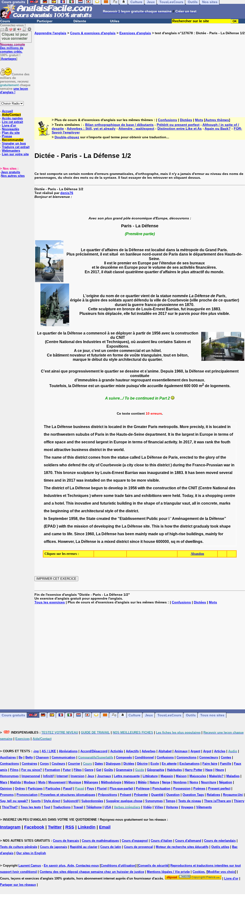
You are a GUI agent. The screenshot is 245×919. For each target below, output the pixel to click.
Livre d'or (9, 125)
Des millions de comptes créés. (12, 48)
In (180, 442)
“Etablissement (131, 519)
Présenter (141, 794)
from (105, 457)
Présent (125, 794)
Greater (140, 427)
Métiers (129, 782)
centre (229, 496)
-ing (36, 751)
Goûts (108, 770)
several (225, 473)
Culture (134, 715)
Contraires (29, 763)
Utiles (114, 21)
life (69, 534)
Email (105, 827)
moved (212, 473)
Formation (52, 770)
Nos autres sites (13, 176)
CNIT (192, 488)
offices (50, 542)
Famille (225, 763)
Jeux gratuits (10, 172)
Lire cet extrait (12, 122)
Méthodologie (111, 782)
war (227, 465)
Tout (47, 807)
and (70, 442)
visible (153, 480)
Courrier (74, 763)
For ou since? (31, 770)
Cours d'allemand (188, 840)
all (194, 503)
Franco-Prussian (207, 465)
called (135, 457)
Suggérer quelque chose (124, 801)
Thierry (239, 801)
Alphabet (165, 751)
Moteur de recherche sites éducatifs (182, 847)
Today (187, 496)
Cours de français (66, 840)
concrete (209, 503)
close (139, 465)
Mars (3, 782)
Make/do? (216, 776)
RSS (69, 827)
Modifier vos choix (221, 872)
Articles (219, 751)
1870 (48, 473)
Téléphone (94, 807)
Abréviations (68, 751)
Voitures (172, 807)
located (115, 427)
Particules (52, 788)
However (66, 542)
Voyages (187, 807)
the (130, 427)
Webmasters (11, 150)
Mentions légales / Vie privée (168, 872)
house (149, 542)
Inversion (77, 776)
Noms (193, 782)
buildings (194, 534)
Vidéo (147, 807)
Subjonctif (70, 801)
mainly (141, 534)
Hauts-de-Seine (130, 434)
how (168, 526)
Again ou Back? (218, 128)
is (105, 427)
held (176, 496)
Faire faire (209, 763)
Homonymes (9, 776)
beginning (59, 511)
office (49, 442)
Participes (35, 788)
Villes (159, 807)
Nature (154, 782)
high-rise (177, 534)
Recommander (12, 140)
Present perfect (219, 788)
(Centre (205, 488)
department (155, 434)
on (103, 480)
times (49, 480)
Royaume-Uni (233, 794)
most (48, 450)
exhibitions (152, 496)
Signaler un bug (14, 143)
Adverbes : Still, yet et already (91, 128)
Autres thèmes (217, 120)
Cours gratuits (13, 715)
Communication (63, 757)
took (214, 526)
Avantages (8, 59)
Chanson (42, 757)
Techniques (78, 496)
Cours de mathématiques (100, 840)
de (165, 457)
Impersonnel (31, 776)
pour (163, 519)
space (60, 442)
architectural (92, 511)
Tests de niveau (189, 801)
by (97, 473)
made (153, 534)
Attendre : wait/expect (136, 128)
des (232, 488)
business (81, 427)
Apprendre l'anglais (50, 33)
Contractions (9, 763)
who (63, 465)
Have (208, 770)
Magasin (167, 776)
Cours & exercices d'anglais (93, 33)
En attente (169, 763)
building (124, 503)
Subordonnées (92, 801)
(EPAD (50, 526)
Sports (36, 801)
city (91, 465)
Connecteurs (208, 757)
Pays (90, 788)
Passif (67, 788)
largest (188, 434)
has (191, 473)
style (109, 511)
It (169, 434)
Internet (62, 776)
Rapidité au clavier (83, 847)
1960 (89, 534)
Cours (5, 21)
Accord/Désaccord (93, 751)
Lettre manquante (127, 776)
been (200, 473)
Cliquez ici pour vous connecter (15, 36)
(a (124, 465)
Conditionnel (144, 757)
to (196, 457)
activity (170, 442)
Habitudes (174, 770)
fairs (129, 496)
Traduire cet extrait (15, 147)
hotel (59, 503)
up (161, 534)
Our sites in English (31, 853)
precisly (197, 427)
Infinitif (48, 776)
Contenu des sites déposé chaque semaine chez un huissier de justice (92, 872)
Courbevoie (111, 465)
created (103, 519)
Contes (226, 757)
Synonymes (154, 801)
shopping (214, 496)
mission (81, 526)
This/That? (10, 807)
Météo (142, 782)
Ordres (20, 788)
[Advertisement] (139, 72)
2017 (187, 442)
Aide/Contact (11, 115)
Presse (7, 136)
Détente (79, 21)
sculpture (85, 473)
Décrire (142, 763)
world (119, 450)
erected (186, 457)
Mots (199, 120)
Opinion (6, 788)
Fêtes (78, 770)
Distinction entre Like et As (179, 128)
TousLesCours (169, 715)
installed (92, 480)
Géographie (155, 770)
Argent (195, 751)
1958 (73, 519)
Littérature (150, 776)
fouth (225, 442)
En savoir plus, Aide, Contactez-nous (71, 865)
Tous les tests (31, 807)
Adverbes (149, 751)
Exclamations (189, 763)
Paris (152, 427)
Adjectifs (132, 751)
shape (149, 503)
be (133, 480)
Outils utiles (220, 847)
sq (173, 542)
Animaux (181, 751)
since (134, 542)
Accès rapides (12, 118)
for (220, 534)
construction (164, 488)
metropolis (168, 427)
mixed (109, 542)
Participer (44, 21)
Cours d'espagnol (135, 840)
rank (209, 442)
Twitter (55, 827)
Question (173, 794)
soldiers (51, 465)
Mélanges (91, 782)
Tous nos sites (212, 715)
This (58, 473)
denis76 (66, 193)
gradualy (201, 526)
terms (223, 434)
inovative (83, 503)
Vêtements (204, 807)
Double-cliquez (67, 137)
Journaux (104, 776)
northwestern (62, 434)
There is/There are (217, 801)
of (92, 434)
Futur (67, 770)
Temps (170, 801)
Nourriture (208, 782)
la (206, 519)
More (184, 427)
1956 (132, 488)
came (56, 534)
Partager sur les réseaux (18, 884)
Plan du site (11, 132)
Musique (74, 782)
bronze (69, 473)
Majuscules (197, 776)
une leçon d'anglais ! (14, 90)
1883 (178, 473)
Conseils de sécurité (153, 865)
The (47, 427)
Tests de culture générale (18, 847)
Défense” (217, 519)
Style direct (52, 801)
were (167, 496)
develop (115, 488)
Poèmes (199, 788)
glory (210, 457)
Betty (29, 757)
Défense (64, 427)
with (141, 488)
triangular (172, 503)
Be (20, 757)
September (58, 519)
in (124, 427)
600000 (162, 542)
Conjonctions (186, 757)
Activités (116, 751)
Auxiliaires (8, 757)
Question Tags (193, 794)
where (97, 496)
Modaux (29, 782)
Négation (225, 782)
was (200, 442)
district (97, 427)
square (119, 480)
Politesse (143, 788)
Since (79, 534)
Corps (44, 763)
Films (14, 770)
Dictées (186, 120)
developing (104, 526)
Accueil (7, 111)
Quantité (157, 794)
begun (97, 488)
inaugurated (158, 473)
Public (152, 519)
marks (224, 503)
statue (123, 457)
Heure (219, 770)
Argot (207, 751)
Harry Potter (193, 770)
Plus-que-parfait (121, 788)
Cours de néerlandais (220, 840)
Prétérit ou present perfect (178, 125)
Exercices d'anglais (135, 33)
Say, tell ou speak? (14, 801)
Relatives (213, 794)
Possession (181, 788)
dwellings (193, 542)
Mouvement (57, 782)
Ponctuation (161, 788)
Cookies (199, 872)
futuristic (108, 503)
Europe (206, 434)
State (90, 519)
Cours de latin (110, 847)
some (109, 496)
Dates (99, 763)
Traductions (62, 807)
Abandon (197, 554)
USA (108, 807)
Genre (88, 770)
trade (119, 496)
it (207, 427)
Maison (181, 776)
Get (98, 770)
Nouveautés (10, 129)
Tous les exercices (49, 602)
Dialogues (113, 763)
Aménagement (185, 519)
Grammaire (124, 770)
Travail (78, 807)
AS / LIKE (49, 751)
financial (155, 442)
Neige (166, 782)
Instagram (10, 827)
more (141, 480)
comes (94, 457)
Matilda (15, 782)
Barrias (131, 473)
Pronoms (7, 794)
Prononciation (27, 794)
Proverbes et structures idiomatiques (67, 794)
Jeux (149, 715)
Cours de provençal (138, 847)
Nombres (180, 782)
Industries (53, 496)
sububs (82, 434)
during (179, 465)
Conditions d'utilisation (118, 865)
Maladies (232, 776)
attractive (62, 450)
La (54, 427)
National (220, 488)
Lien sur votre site (15, 154)
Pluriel (102, 788)
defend (74, 465)
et (64, 496)
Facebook (34, 827)
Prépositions (107, 794)
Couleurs (58, 763)
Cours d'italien (161, 840)
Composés (124, 757)
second (88, 442)
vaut (186, 503)
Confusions (167, 120)
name (57, 457)
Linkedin (86, 827)
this (70, 457)
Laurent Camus (29, 865)
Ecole (154, 763)
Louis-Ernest (112, 473)
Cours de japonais (53, 847)
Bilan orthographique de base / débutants (119, 125)
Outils (191, 715)
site (146, 526)
